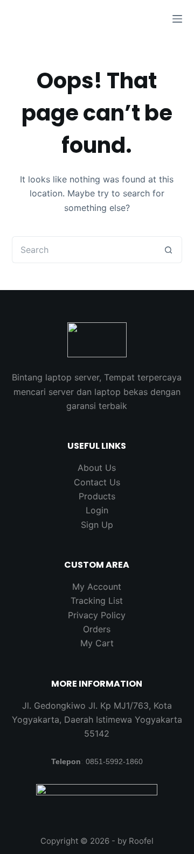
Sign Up (97, 524)
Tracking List (97, 600)
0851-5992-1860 (114, 761)
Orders (96, 629)
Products (97, 496)
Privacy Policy (97, 615)
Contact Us (97, 482)
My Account (96, 586)
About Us (97, 467)
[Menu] (177, 19)
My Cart (97, 643)
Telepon (66, 761)
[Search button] (168, 249)
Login (97, 510)
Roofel (141, 841)
